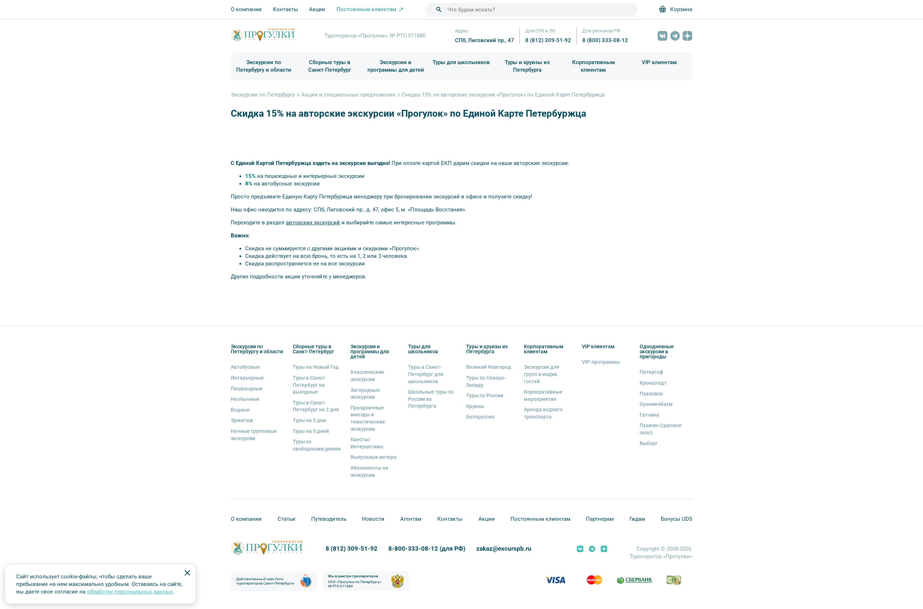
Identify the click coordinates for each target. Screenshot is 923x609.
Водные (240, 410)
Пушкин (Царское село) (661, 428)
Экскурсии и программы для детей (395, 66)
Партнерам (600, 519)
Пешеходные (246, 388)
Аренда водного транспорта (543, 413)
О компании (246, 9)
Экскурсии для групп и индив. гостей (541, 374)
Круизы (475, 406)
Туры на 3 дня (309, 420)
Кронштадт (653, 383)
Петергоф (651, 372)
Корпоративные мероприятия (543, 395)
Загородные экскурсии (365, 393)
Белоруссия (480, 417)
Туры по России (484, 395)
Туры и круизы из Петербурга (527, 66)
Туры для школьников (461, 62)
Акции (317, 9)
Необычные (245, 399)
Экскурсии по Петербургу (263, 94)
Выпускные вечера (373, 457)
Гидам (637, 519)
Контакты (285, 9)
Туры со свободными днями (317, 445)
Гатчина (649, 415)
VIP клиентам (659, 62)
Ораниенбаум (656, 404)
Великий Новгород (488, 367)
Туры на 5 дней (311, 431)
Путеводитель (328, 519)
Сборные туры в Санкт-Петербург (329, 66)
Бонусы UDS (676, 519)
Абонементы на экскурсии (369, 471)
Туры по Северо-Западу (486, 381)
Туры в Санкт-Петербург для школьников (425, 374)
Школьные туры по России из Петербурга (431, 399)
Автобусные (245, 367)
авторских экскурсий (313, 222)
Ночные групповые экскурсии (254, 434)
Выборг (649, 443)
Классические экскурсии (367, 375)
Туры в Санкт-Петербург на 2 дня (316, 406)
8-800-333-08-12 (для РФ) (426, 548)
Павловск (651, 394)
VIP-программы (601, 362)
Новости (373, 519)
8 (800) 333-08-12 (605, 40)
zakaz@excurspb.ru (503, 548)
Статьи (286, 519)
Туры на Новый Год (316, 367)
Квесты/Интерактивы (366, 442)
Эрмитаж (242, 420)
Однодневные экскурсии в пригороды (657, 351)
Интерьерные (247, 378)
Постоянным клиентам (540, 519)
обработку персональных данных (130, 591)
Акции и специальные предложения (348, 94)
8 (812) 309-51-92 (548, 40)
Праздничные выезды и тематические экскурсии (367, 418)
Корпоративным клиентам (593, 66)
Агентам (410, 519)
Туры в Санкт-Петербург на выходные (309, 385)
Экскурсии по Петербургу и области (263, 66)
